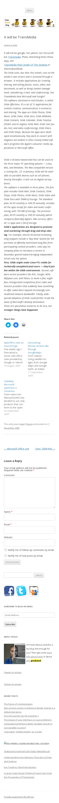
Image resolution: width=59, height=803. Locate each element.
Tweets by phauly (12, 672)
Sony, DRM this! (45, 448)
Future (29, 424)
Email (8, 524)
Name (8, 511)
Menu (29, 10)
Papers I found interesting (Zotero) (30, 743)
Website (8, 537)
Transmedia (14, 56)
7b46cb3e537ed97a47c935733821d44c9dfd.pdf (27, 751)
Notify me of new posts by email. (25, 555)
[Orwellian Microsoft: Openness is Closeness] (16, 398)
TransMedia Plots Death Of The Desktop (26, 64)
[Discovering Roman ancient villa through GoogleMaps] (40, 359)
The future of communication (18, 704)
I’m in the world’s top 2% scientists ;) (21, 715)
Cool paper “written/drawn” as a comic (23, 731)
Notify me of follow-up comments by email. (31, 550)
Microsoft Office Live (16, 448)
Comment (9, 475)
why (33, 660)
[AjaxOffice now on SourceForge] (16, 354)
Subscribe (10, 624)
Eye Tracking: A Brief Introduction (20, 767)
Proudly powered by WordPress (19, 797)
